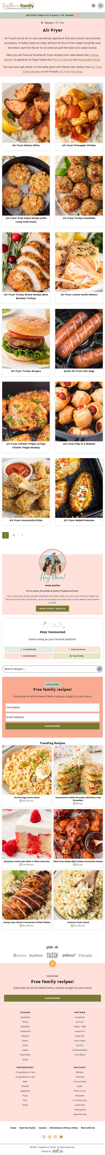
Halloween (79, 1095)
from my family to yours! (50, 15)
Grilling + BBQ (80, 1026)
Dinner (25, 1040)
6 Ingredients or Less (25, 1077)
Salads (25, 1050)
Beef (25, 1081)
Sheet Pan (79, 1036)
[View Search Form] (101, 6)
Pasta (25, 1095)
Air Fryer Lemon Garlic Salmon (79, 294)
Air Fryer (80, 1022)
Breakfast (25, 1026)
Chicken (25, 1086)
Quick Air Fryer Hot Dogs (79, 371)
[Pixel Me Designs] (57, 1151)
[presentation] (26, 113)
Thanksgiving (80, 1109)
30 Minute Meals (79, 1050)
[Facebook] (44, 1137)
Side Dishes (25, 1054)
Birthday (80, 1072)
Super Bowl (80, 1105)
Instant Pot (80, 1031)
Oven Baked (79, 1054)
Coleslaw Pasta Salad (78, 922)
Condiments (25, 1031)
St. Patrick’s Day (79, 1100)
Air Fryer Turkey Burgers (26, 371)
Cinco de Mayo (80, 1081)
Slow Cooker (79, 1040)
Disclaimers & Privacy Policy (64, 1128)
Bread (25, 1022)
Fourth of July (80, 1091)
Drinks (25, 1045)
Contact (42, 1128)
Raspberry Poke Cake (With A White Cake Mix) (27, 861)
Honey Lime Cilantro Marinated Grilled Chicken (26, 922)
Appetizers (25, 1017)
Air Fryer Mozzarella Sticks (26, 520)
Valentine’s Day (80, 1114)
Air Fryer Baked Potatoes (79, 520)
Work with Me (88, 1128)
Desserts (25, 1036)
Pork (25, 1100)
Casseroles (80, 1017)
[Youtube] (61, 1137)
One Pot (79, 1045)
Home (13, 1128)
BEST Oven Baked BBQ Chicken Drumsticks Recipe (78, 861)
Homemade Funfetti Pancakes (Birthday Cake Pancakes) (78, 799)
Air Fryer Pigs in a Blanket (79, 443)
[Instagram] (49, 1137)
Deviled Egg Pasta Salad (27, 797)
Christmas (79, 1077)
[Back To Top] (52, 963)
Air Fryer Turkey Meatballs (79, 218)
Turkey (25, 1105)
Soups (25, 1059)
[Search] (99, 669)
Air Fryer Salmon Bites (26, 145)
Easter (80, 1086)
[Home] (42, 22)
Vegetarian (25, 1091)
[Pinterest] (55, 1137)
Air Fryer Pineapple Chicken (79, 145)
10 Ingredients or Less (25, 1072)
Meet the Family (27, 1128)
